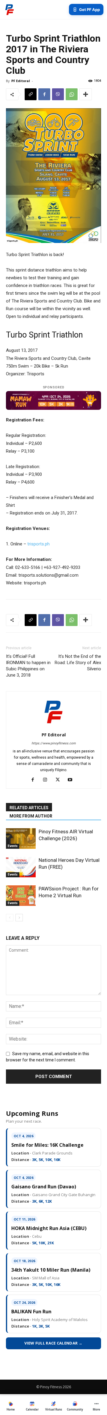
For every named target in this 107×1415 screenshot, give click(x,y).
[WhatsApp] (72, 94)
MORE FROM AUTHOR (31, 816)
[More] (85, 94)
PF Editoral (20, 81)
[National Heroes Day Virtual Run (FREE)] (21, 867)
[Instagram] (47, 780)
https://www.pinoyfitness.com (54, 743)
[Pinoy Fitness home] (9, 9)
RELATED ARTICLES (29, 807)
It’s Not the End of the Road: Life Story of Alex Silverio (78, 663)
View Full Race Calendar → (53, 1343)
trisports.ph (38, 544)
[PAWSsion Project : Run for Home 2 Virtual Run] (21, 895)
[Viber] (58, 94)
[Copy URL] (31, 94)
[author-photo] (53, 726)
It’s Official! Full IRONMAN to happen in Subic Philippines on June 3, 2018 (28, 666)
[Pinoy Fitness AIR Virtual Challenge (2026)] (21, 838)
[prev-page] (9, 917)
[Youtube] (72, 780)
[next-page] (19, 917)
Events (13, 846)
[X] (60, 780)
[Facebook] (44, 94)
